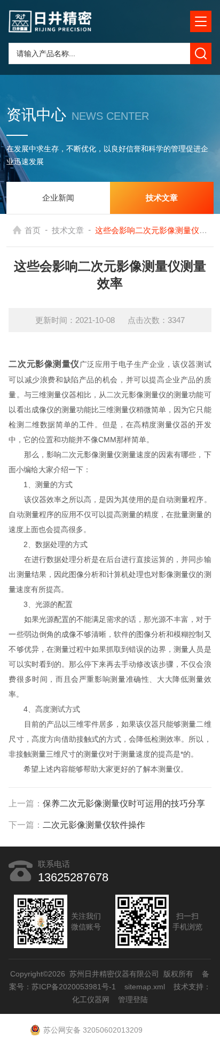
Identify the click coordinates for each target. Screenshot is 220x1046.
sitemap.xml (144, 986)
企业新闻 (58, 197)
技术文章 (68, 230)
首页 (33, 230)
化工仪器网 (90, 999)
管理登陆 (133, 999)
